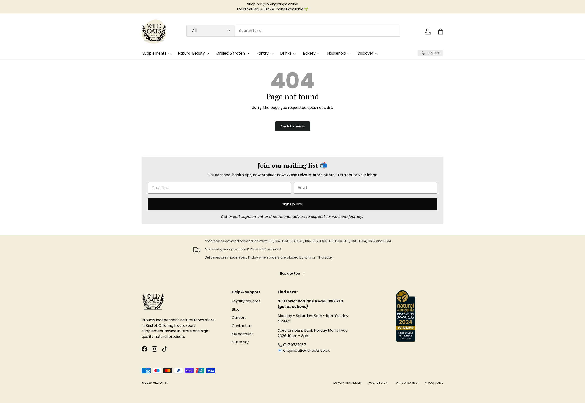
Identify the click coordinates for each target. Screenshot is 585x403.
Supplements (154, 53)
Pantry (262, 53)
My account (242, 334)
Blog (235, 309)
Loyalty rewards (246, 301)
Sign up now (292, 204)
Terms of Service (405, 383)
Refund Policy (377, 383)
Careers (239, 317)
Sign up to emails (251, 6)
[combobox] (293, 30)
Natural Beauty (191, 53)
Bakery (309, 53)
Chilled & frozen (230, 53)
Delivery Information (347, 383)
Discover (365, 53)
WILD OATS (159, 383)
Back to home (292, 126)
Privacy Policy (434, 383)
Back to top (290, 273)
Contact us (242, 325)
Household (336, 53)
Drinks (285, 53)
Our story (240, 342)
